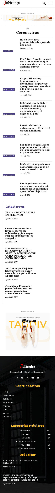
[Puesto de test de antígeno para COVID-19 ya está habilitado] (10, 130)
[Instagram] (22, 378)
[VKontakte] (32, 378)
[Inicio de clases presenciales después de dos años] (10, 44)
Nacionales (8, 51)
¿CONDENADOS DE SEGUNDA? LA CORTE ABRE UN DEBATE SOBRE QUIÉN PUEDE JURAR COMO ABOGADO (20, 253)
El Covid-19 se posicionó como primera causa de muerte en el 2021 (35, 167)
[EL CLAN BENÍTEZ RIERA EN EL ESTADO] (44, 216)
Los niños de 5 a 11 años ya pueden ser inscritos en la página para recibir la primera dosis (35, 148)
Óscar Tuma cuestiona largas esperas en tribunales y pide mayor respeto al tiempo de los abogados (19, 233)
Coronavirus (9, 70)
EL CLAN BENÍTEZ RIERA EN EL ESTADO (20, 213)
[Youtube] (38, 378)
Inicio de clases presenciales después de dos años (35, 42)
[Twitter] (27, 378)
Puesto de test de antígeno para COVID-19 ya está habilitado (35, 128)
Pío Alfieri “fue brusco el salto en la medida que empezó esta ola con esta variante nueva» (35, 63)
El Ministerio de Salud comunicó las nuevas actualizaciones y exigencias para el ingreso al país (33, 108)
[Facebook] (17, 378)
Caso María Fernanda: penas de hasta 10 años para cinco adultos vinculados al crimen (18, 290)
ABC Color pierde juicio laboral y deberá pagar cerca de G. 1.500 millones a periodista (20, 272)
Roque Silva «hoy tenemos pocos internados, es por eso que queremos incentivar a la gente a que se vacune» (35, 85)
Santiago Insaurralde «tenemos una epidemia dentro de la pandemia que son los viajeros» (34, 187)
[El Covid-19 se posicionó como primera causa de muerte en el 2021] (10, 168)
